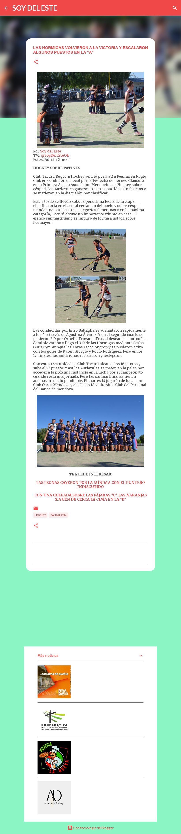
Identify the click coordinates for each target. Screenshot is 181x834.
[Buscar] (174, 8)
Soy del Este (50, 151)
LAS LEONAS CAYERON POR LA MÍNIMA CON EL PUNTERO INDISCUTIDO (90, 484)
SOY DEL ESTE (34, 8)
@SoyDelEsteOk (55, 155)
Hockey (40, 515)
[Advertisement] (90, 608)
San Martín (58, 515)
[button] (35, 62)
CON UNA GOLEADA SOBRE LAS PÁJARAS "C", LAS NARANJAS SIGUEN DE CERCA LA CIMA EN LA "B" (90, 497)
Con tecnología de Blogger (93, 828)
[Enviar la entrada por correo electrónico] (35, 510)
